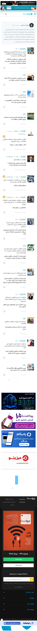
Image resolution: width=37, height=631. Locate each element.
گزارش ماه (23, 131)
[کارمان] (18, 479)
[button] (35, 14)
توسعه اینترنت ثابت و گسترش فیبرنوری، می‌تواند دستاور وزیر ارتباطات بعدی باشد (14, 232)
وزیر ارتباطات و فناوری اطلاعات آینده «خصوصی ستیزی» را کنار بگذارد (15, 352)
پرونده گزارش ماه (22, 134)
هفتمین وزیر (22, 49)
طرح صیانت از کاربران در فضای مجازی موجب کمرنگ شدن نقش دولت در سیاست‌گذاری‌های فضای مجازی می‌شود (14, 280)
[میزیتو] (18, 460)
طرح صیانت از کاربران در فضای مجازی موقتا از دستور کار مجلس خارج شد (15, 257)
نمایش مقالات (18, 565)
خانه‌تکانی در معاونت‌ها (19, 208)
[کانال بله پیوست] (18, 8)
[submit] (31, 579)
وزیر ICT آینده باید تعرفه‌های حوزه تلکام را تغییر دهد (14, 306)
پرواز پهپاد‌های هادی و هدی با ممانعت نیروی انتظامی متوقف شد (15, 118)
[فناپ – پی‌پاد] (18, 438)
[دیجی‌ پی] (18, 3)
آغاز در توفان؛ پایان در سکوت (18, 145)
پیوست (20, 619)
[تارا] (18, 420)
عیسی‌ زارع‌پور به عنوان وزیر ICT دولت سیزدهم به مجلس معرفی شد (15, 79)
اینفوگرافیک (16, 131)
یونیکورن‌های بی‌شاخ (20, 185)
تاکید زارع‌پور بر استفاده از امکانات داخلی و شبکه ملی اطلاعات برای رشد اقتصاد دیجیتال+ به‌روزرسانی (15, 61)
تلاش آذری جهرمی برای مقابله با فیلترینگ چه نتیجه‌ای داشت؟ (17, 164)
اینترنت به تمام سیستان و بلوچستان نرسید (15, 328)
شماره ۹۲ (17, 149)
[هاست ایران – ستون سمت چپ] (18, 401)
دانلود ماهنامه (18, 559)
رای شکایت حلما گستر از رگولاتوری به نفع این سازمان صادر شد (15, 101)
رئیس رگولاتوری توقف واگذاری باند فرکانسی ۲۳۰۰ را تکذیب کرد (16, 369)
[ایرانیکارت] (18, 623)
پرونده (9, 131)
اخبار (16, 49)
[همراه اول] (18, 628)
